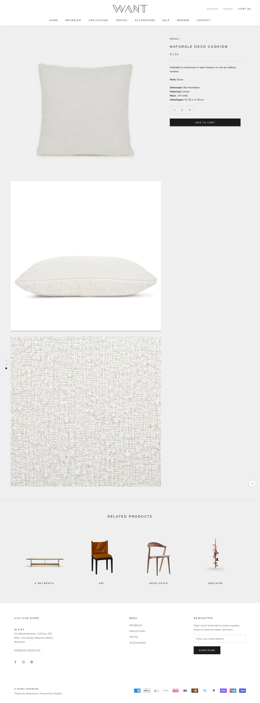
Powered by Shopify (51, 693)
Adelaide (215, 583)
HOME (53, 20)
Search (228, 9)
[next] (249, 556)
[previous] (11, 556)
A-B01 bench (44, 583)
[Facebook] (15, 662)
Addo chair (158, 583)
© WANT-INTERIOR (26, 689)
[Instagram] (23, 662)
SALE (166, 20)
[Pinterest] (31, 662)
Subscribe (207, 650)
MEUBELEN (73, 20)
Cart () (244, 8)
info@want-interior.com (27, 650)
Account (212, 9)
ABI (101, 583)
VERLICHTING (98, 20)
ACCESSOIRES (145, 20)
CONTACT (204, 20)
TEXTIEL (122, 20)
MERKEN (183, 20)
